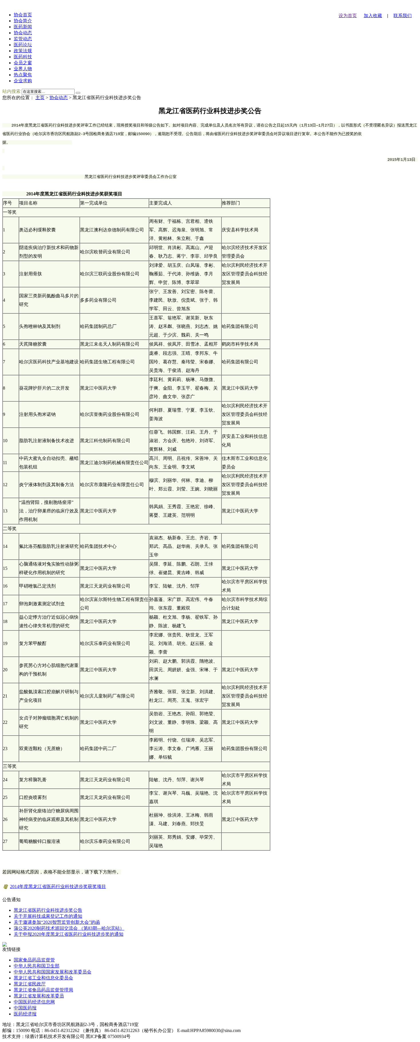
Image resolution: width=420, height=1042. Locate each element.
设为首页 (348, 15)
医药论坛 (23, 44)
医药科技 (23, 56)
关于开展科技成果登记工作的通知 (48, 916)
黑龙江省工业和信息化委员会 (43, 977)
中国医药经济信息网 (34, 1001)
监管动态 (23, 38)
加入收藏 (373, 15)
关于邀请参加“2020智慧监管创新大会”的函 (57, 922)
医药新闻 (23, 26)
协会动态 (23, 32)
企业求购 (23, 80)
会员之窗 (23, 62)
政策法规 (23, 50)
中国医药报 (25, 1007)
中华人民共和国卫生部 (36, 965)
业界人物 (23, 68)
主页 (40, 97)
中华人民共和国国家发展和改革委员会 (52, 971)
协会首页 (23, 14)
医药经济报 (25, 1013)
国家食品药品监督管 (34, 959)
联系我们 (402, 15)
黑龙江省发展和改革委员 (39, 995)
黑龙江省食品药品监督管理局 (43, 989)
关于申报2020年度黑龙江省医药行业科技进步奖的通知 (68, 934)
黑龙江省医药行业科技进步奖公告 (48, 910)
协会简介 (23, 20)
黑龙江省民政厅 (30, 983)
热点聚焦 (23, 74)
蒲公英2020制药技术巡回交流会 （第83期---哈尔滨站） (69, 928)
